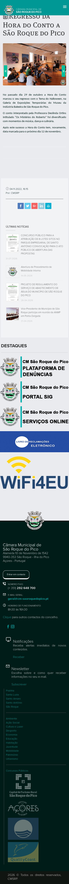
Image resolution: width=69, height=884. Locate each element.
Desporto (11, 730)
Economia (11, 734)
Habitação (12, 742)
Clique (7, 617)
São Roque (12, 706)
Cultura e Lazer (14, 726)
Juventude (12, 746)
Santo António (14, 702)
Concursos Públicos (17, 770)
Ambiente (11, 718)
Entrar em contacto (16, 574)
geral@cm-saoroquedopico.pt (28, 599)
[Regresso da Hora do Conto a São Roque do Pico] (34, 64)
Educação (11, 738)
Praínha (10, 690)
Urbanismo (12, 758)
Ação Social (13, 722)
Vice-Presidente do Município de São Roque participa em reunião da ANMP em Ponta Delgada (40, 312)
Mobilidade (12, 750)
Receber (18, 657)
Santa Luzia (12, 694)
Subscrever (19, 684)
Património (12, 754)
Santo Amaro (13, 698)
